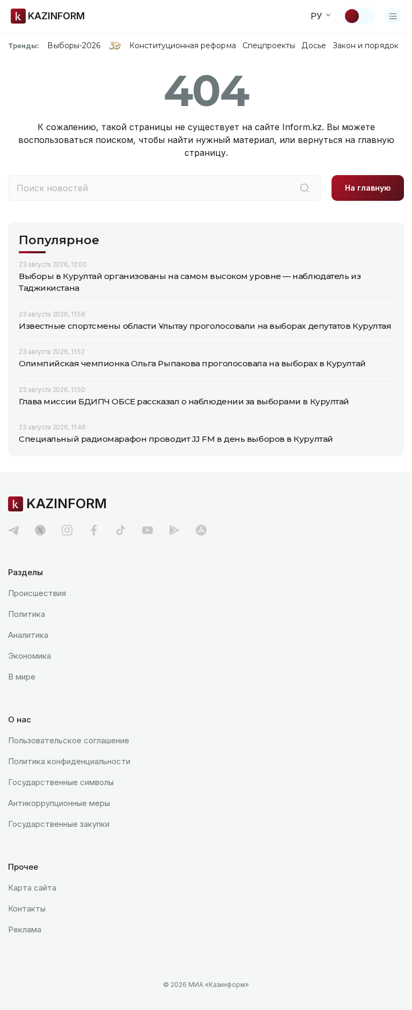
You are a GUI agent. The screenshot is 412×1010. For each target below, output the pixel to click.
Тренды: (23, 45)
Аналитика (28, 635)
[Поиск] (304, 188)
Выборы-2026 (73, 45)
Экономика (29, 656)
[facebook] (94, 530)
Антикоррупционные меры (59, 803)
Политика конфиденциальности (69, 761)
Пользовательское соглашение (68, 740)
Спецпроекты (269, 45)
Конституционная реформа (182, 45)
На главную (368, 187)
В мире (21, 677)
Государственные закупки (58, 824)
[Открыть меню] (393, 16)
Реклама (24, 929)
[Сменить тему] (358, 16)
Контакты (27, 908)
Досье (313, 45)
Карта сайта (32, 888)
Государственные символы (61, 782)
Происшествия (37, 593)
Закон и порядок (366, 45)
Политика (26, 614)
